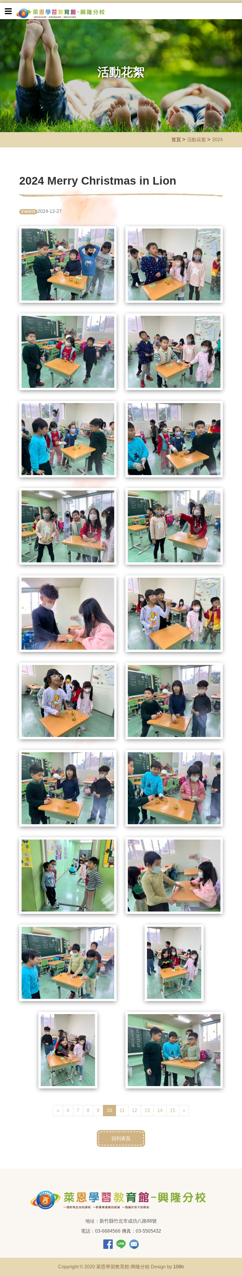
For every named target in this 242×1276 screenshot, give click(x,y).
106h (178, 1266)
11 (122, 1110)
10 (111, 1110)
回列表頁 (121, 1138)
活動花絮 (196, 139)
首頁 (176, 139)
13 (147, 1110)
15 (172, 1110)
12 (134, 1110)
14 (160, 1110)
